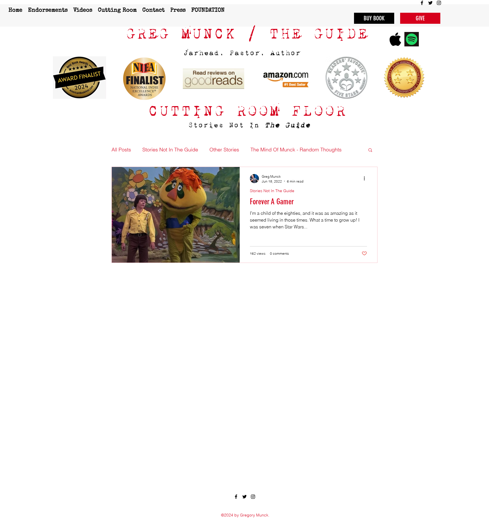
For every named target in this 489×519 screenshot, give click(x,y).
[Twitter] (430, 3)
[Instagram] (439, 3)
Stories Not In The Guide (170, 149)
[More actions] (366, 178)
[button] (370, 150)
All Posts (121, 149)
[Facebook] (422, 3)
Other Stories (224, 149)
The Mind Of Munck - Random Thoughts (296, 149)
